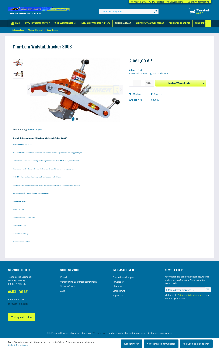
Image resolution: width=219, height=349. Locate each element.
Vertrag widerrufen (21, 317)
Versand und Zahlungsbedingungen (78, 281)
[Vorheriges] (29, 90)
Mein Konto (140, 2)
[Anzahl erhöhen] (143, 83)
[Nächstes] (121, 90)
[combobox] (126, 11)
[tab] (20, 129)
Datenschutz (118, 290)
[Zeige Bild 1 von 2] (73, 119)
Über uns (117, 286)
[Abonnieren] (208, 289)
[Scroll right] (208, 23)
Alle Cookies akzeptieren (196, 343)
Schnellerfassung (200, 2)
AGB (62, 290)
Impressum (118, 295)
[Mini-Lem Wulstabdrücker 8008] (75, 90)
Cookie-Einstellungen (123, 277)
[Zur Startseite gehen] (39, 10)
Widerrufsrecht (68, 286)
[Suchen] (155, 11)
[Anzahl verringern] (131, 83)
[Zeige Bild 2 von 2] (77, 119)
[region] (68, 90)
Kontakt (64, 277)
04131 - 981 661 (18, 291)
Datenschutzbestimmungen (191, 295)
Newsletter (118, 281)
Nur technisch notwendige (161, 343)
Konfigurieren (131, 343)
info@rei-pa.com (18, 303)
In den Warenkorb (179, 83)
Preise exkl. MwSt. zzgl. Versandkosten (148, 73)
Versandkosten (100, 333)
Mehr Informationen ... (19, 345)
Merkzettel (156, 2)
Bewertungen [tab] (35, 129)
